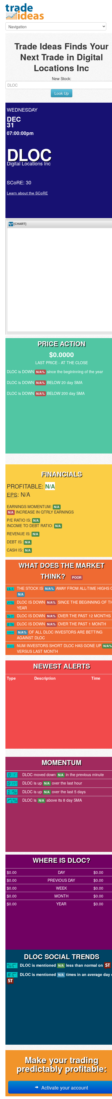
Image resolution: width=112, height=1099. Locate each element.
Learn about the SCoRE (27, 193)
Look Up (61, 93)
